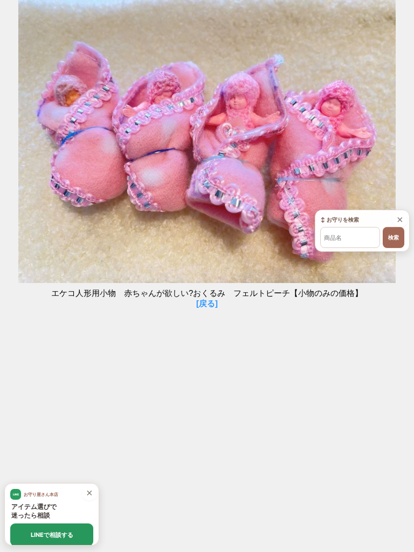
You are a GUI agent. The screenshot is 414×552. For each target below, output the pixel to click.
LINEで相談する (52, 535)
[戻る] (207, 303)
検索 (393, 237)
